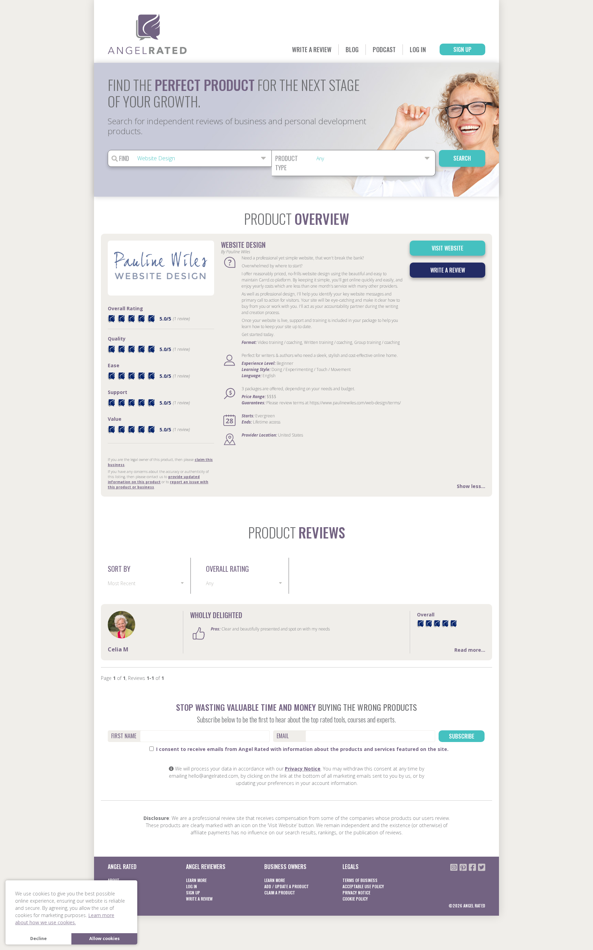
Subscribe (461, 736)
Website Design (243, 245)
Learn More (196, 880)
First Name (123, 736)
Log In (418, 49)
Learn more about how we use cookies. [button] (64, 919)
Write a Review (312, 49)
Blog (352, 49)
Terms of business (359, 880)
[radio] (420, 623)
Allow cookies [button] (104, 938)
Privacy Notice (303, 768)
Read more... (469, 650)
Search (462, 158)
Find (123, 158)
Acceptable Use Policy (363, 886)
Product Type (286, 163)
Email (283, 736)
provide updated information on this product (154, 479)
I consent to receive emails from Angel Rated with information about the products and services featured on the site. (302, 749)
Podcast (384, 49)
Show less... (471, 486)
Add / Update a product (286, 886)
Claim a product (279, 892)
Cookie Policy (355, 899)
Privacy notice (356, 892)
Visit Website (447, 248)
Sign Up (462, 49)
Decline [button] (38, 938)
